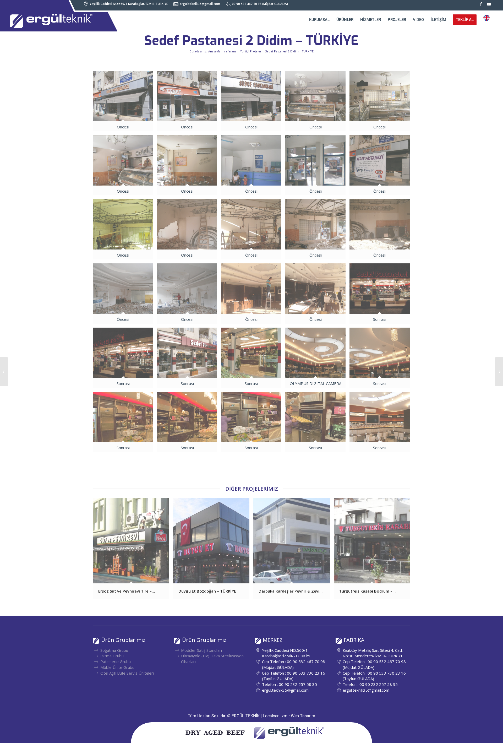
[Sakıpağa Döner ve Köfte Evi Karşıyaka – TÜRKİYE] (4, 371)
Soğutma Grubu (114, 650)
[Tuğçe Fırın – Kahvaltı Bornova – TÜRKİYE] (499, 371)
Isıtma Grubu (112, 655)
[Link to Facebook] (481, 4)
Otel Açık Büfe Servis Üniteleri (127, 673)
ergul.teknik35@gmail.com (285, 690)
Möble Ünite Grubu (117, 667)
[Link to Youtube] (489, 4)
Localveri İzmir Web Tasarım (289, 715)
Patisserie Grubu (115, 661)
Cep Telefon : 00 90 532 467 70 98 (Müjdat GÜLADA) (293, 664)
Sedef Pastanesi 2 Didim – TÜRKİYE (251, 40)
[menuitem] (127, 4)
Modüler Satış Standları (201, 650)
